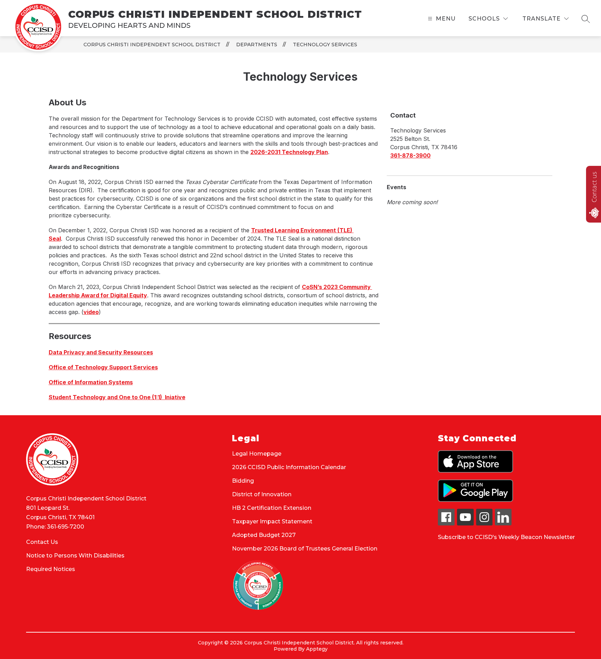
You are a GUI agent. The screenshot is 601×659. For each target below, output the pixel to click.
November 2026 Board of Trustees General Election (304, 548)
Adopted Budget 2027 (264, 535)
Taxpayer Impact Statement (272, 521)
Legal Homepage (256, 453)
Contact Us (42, 542)
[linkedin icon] (503, 523)
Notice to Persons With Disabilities (75, 555)
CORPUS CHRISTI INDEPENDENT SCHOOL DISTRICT (152, 44)
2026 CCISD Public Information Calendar (289, 467)
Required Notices (50, 569)
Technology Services (325, 44)
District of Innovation (261, 494)
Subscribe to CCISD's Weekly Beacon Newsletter (506, 537)
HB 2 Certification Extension (271, 508)
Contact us (594, 187)
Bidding (243, 480)
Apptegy (317, 649)
